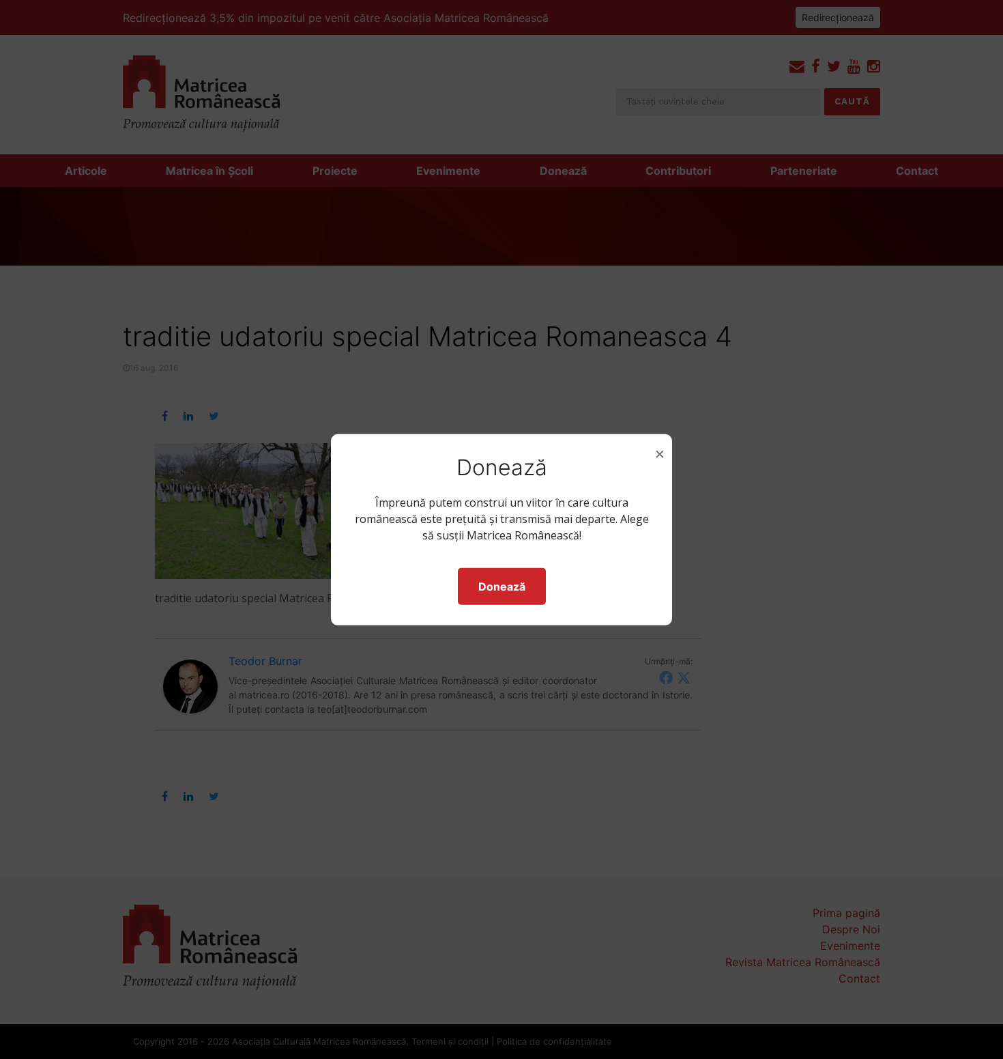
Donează (501, 586)
